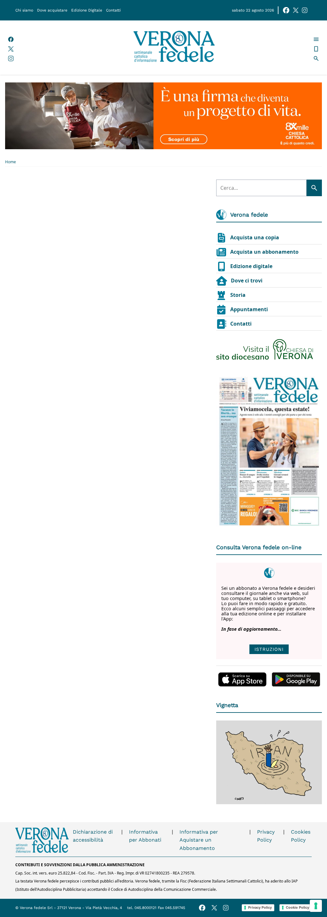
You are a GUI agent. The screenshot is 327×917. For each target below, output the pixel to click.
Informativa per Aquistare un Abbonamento (198, 840)
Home (10, 162)
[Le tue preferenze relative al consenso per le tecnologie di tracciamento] (316, 906)
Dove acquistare (52, 10)
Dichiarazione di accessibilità (93, 836)
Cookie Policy (297, 907)
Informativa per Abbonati (145, 836)
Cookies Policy (300, 836)
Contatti (113, 10)
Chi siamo (24, 10)
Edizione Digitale (86, 10)
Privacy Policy (266, 836)
